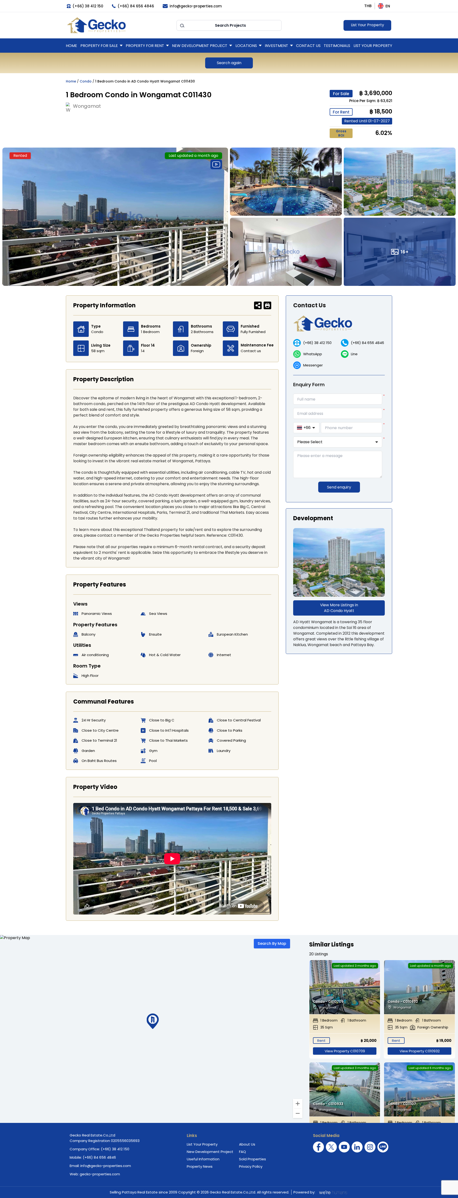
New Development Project (199, 45)
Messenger (313, 365)
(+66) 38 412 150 (317, 342)
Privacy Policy (250, 1166)
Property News (200, 1166)
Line (354, 353)
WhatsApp (312, 353)
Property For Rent (145, 45)
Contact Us (308, 45)
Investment (276, 45)
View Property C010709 (345, 1051)
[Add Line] (382, 1146)
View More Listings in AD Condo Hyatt (339, 607)
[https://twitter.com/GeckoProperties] (331, 1146)
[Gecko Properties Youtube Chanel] (344, 1146)
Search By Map (272, 943)
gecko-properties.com (100, 1174)
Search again (229, 63)
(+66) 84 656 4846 (367, 342)
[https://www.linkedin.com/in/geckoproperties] (357, 1146)
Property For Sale (99, 45)
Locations (246, 45)
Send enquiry (339, 487)
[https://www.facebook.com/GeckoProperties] (318, 1146)
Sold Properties (252, 1159)
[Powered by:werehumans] (333, 1192)
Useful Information (203, 1159)
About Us (247, 1144)
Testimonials (337, 45)
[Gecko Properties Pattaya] (119, 25)
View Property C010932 (420, 1051)
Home (71, 45)
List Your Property (367, 25)
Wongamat (87, 106)
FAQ (242, 1151)
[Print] (267, 305)
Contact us (251, 350)
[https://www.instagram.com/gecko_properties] (369, 1146)
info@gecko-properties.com (105, 1165)
